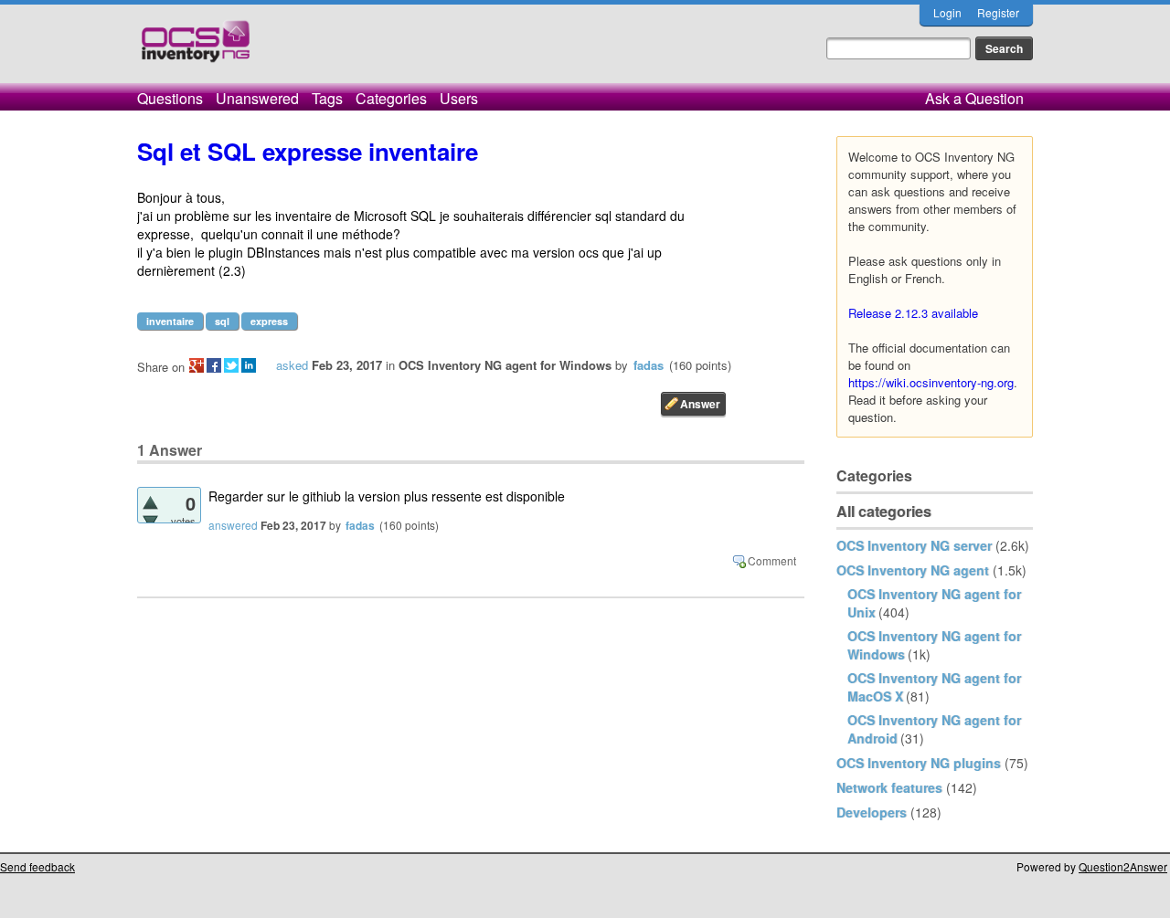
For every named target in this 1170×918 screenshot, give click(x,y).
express (269, 321)
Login (947, 12)
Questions (170, 98)
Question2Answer (1123, 866)
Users (459, 98)
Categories (391, 98)
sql (222, 321)
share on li (248, 365)
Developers (871, 812)
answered (233, 525)
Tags (327, 98)
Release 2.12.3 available (913, 313)
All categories (883, 511)
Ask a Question (974, 98)
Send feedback (37, 866)
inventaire (170, 321)
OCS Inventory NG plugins (918, 763)
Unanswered (257, 98)
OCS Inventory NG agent (912, 570)
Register (998, 12)
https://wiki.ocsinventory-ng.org (931, 382)
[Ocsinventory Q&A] (195, 49)
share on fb (214, 365)
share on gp (196, 365)
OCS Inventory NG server (914, 545)
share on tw (231, 365)
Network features (889, 787)
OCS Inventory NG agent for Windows (505, 365)
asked (292, 365)
